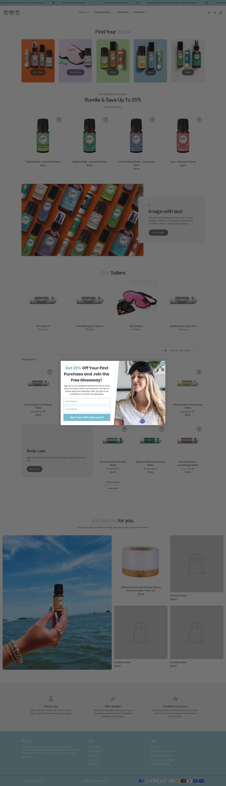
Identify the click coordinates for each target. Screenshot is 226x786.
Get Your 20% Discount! (87, 417)
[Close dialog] (162, 363)
